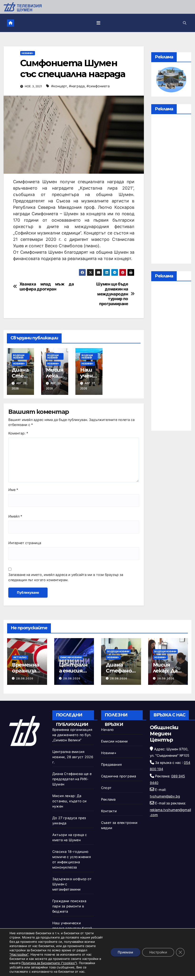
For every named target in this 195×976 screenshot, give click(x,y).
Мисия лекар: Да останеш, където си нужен (69, 801)
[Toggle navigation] (98, 23)
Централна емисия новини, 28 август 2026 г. (72, 757)
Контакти (109, 811)
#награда (77, 86)
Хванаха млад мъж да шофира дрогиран (47, 286)
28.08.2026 (24, 678)
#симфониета (98, 86)
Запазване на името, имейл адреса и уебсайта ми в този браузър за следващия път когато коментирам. (65, 577)
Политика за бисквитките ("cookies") (49, 963)
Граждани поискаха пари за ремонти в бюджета (69, 906)
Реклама (108, 799)
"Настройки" (19, 954)
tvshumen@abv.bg (165, 796)
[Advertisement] (171, 190)
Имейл (15, 516)
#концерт (59, 86)
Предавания (111, 764)
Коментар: (18, 433)
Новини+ (28, 53)
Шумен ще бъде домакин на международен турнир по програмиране (112, 294)
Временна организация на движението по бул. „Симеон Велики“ (72, 735)
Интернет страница (24, 543)
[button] (184, 23)
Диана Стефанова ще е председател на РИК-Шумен (72, 779)
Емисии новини (71, 657)
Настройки (158, 952)
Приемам (125, 952)
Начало (107, 730)
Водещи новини (18, 356)
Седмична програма (118, 776)
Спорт (106, 788)
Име (13, 490)
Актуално (20, 657)
